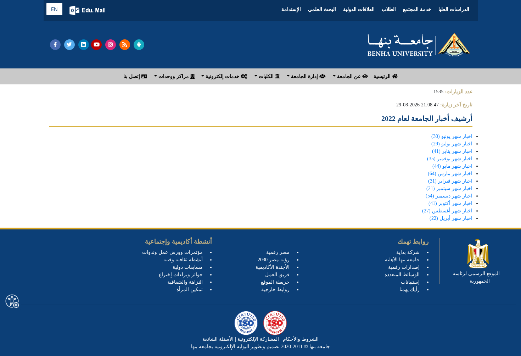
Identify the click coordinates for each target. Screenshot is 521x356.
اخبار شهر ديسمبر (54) (449, 196)
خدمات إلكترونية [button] (222, 76)
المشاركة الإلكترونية (257, 339)
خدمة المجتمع (417, 9)
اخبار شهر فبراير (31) (450, 181)
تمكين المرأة (190, 289)
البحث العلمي (322, 9)
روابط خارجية (275, 289)
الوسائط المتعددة (402, 274)
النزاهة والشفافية (185, 282)
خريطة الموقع (275, 282)
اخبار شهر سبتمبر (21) (449, 188)
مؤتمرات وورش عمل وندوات (172, 252)
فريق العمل (277, 274)
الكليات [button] (266, 76)
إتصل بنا (132, 76)
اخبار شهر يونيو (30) (451, 136)
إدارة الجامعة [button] (304, 76)
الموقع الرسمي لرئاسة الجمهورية (476, 277)
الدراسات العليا (453, 9)
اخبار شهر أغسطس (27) (447, 210)
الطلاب (389, 9)
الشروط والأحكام (300, 339)
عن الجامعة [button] (349, 76)
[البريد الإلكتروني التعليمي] (88, 10)
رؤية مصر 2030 (274, 259)
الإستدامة (291, 9)
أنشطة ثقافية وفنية (183, 259)
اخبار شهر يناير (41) (452, 151)
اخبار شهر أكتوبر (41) (450, 203)
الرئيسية (383, 76)
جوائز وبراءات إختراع (181, 274)
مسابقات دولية (188, 267)
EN (54, 9)
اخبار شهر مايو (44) (452, 166)
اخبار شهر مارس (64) (450, 173)
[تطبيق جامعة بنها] (139, 44)
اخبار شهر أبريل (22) (451, 218)
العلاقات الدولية (359, 9)
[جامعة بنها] (418, 45)
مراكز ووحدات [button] (173, 76)
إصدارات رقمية (404, 267)
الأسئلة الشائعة (218, 339)
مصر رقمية (278, 252)
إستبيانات (410, 282)
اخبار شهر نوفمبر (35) (449, 158)
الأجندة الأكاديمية (273, 267)
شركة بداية (408, 252)
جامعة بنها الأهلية (402, 259)
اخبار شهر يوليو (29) (451, 143)
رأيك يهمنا (409, 289)
